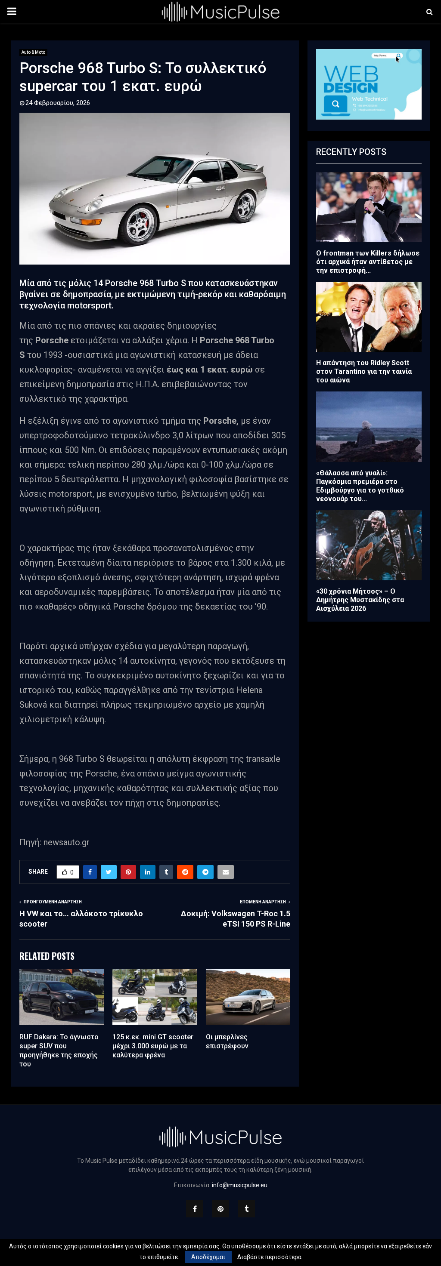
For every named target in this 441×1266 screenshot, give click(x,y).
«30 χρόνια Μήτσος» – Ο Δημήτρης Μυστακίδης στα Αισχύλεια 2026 (360, 600)
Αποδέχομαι (208, 1257)
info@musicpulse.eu (239, 1185)
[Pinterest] (220, 1208)
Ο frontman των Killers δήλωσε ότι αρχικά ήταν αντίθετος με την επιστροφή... (367, 261)
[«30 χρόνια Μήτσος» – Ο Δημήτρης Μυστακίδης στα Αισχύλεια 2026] (369, 545)
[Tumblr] (246, 1208)
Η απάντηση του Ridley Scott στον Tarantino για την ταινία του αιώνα (364, 371)
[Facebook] (194, 1208)
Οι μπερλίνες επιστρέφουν (227, 1041)
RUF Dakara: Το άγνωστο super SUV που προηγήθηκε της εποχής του (59, 1050)
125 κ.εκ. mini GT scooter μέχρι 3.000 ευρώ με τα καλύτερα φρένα (152, 1046)
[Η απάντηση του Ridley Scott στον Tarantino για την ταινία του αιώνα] (369, 317)
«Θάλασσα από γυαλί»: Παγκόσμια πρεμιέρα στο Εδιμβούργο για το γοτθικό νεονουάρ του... (360, 486)
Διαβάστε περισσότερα (269, 1257)
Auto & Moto (33, 52)
